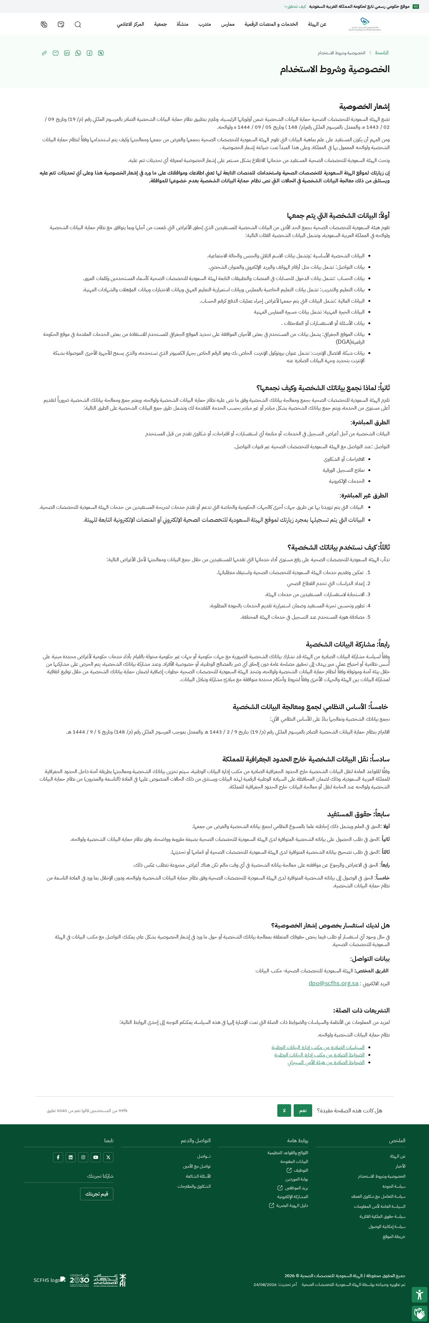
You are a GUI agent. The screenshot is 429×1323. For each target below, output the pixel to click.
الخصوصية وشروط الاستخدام (381, 1176)
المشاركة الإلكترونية (292, 1196)
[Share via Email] (56, 53)
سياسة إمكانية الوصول (387, 1226)
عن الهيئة (317, 24)
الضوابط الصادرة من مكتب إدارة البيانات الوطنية (319, 1055)
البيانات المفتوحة (294, 1161)
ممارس (228, 24)
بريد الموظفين (296, 1188)
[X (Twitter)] (108, 1157)
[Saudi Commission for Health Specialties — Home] (365, 24)
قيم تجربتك (96, 1194)
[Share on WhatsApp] (78, 53)
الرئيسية (381, 52)
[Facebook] (58, 1157)
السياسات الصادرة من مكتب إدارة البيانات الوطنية (318, 1047)
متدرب (204, 24)
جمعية (160, 24)
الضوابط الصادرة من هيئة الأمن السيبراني (326, 1062)
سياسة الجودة (394, 1186)
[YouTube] (96, 1157)
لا (284, 1110)
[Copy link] (44, 53)
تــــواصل (204, 1156)
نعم (303, 1110)
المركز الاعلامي (130, 24)
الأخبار (400, 1166)
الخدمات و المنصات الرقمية (271, 24)
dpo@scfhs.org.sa (333, 983)
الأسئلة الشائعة (198, 1176)
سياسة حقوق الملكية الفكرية (382, 1216)
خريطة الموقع (394, 1236)
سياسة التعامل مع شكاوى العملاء (378, 1196)
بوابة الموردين (296, 1179)
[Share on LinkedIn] (67, 53)
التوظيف (300, 1170)
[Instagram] (83, 1157)
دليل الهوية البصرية (291, 1205)
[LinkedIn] (71, 1157)
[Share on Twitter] (101, 53)
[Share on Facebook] (89, 53)
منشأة (182, 24)
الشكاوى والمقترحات (194, 1186)
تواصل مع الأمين (197, 1166)
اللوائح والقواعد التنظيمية (288, 1152)
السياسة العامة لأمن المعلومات (379, 1206)
